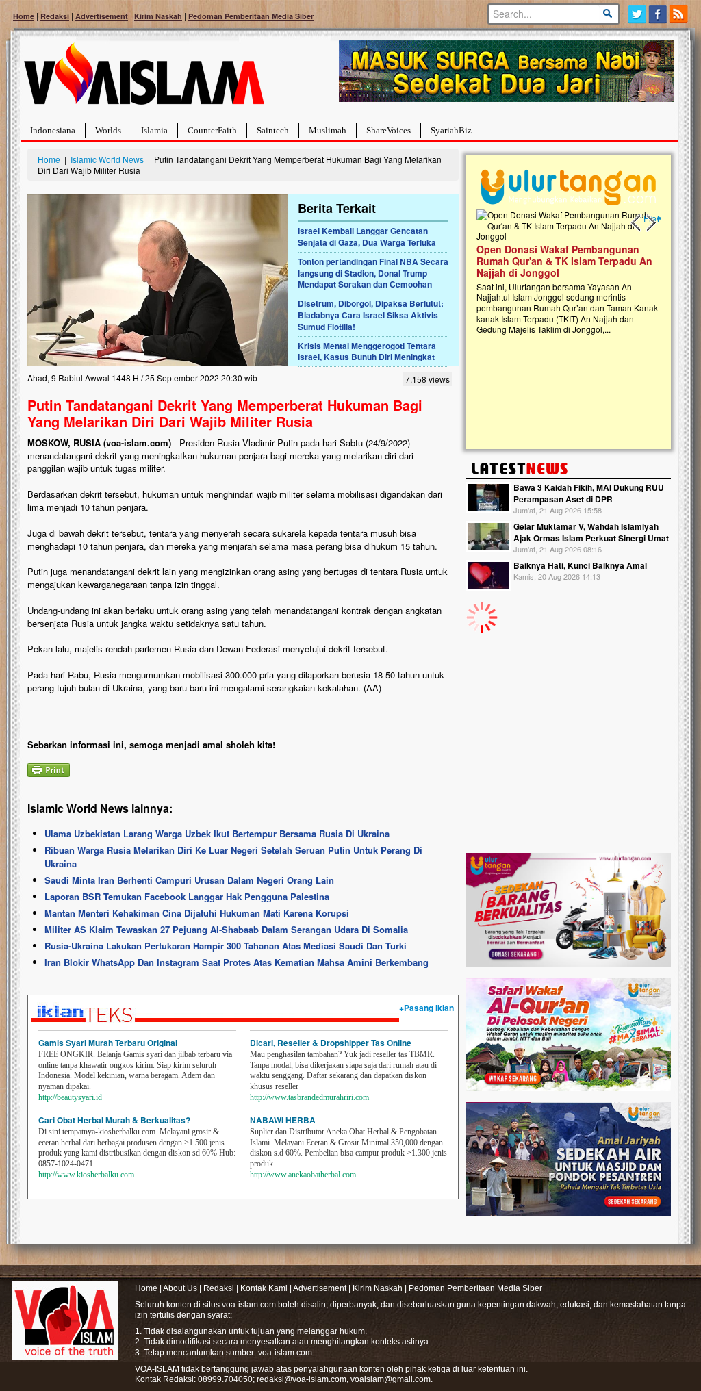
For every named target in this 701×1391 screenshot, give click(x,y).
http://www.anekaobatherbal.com (303, 1174)
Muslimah (327, 130)
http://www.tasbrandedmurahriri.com (309, 1097)
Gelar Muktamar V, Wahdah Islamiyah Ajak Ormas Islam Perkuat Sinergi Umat (591, 532)
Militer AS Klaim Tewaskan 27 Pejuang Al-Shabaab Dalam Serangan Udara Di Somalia (226, 929)
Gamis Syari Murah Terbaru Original (107, 1042)
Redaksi (54, 16)
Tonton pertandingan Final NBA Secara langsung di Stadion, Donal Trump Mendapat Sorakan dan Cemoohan (373, 273)
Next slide (650, 223)
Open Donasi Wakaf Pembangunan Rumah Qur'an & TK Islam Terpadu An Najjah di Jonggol (564, 260)
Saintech (273, 130)
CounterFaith (212, 130)
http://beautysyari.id (70, 1097)
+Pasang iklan (426, 1007)
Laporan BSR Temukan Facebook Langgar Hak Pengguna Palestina (186, 896)
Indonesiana (52, 130)
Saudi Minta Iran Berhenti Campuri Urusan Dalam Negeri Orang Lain (189, 879)
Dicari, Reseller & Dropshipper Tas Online (330, 1042)
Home (23, 16)
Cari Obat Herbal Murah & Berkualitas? (114, 1120)
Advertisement (101, 16)
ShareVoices (388, 130)
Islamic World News (107, 159)
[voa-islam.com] (144, 79)
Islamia (154, 130)
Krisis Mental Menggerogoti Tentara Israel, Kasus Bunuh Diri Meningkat (367, 351)
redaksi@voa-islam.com (301, 1379)
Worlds (108, 130)
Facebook (658, 14)
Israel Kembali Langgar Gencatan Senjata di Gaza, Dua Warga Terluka (367, 236)
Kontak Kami (264, 1288)
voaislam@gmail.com (390, 1379)
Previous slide (636, 223)
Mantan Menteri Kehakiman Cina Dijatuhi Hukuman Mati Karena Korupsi (196, 912)
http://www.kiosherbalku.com (86, 1174)
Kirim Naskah (158, 16)
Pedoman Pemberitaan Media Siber (251, 16)
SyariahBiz (451, 130)
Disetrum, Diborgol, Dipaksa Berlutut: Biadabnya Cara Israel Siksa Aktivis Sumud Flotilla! (371, 315)
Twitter (637, 14)
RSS (679, 14)
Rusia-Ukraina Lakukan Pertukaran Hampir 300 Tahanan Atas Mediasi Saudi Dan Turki (225, 945)
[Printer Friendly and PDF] (48, 768)
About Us (180, 1288)
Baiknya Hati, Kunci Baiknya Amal (580, 565)
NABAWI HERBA (283, 1120)
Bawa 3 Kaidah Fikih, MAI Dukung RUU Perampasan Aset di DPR (588, 493)
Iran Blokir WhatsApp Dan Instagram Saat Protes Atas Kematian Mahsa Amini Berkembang (236, 962)
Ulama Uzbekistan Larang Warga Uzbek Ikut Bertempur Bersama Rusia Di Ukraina (217, 833)
